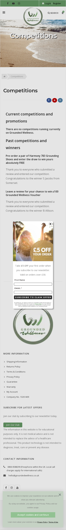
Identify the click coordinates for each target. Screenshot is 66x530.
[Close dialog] (60, 494)
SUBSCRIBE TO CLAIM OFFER (33, 297)
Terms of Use (53, 522)
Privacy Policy (42, 522)
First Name (19, 280)
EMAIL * (18, 288)
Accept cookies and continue (33, 514)
